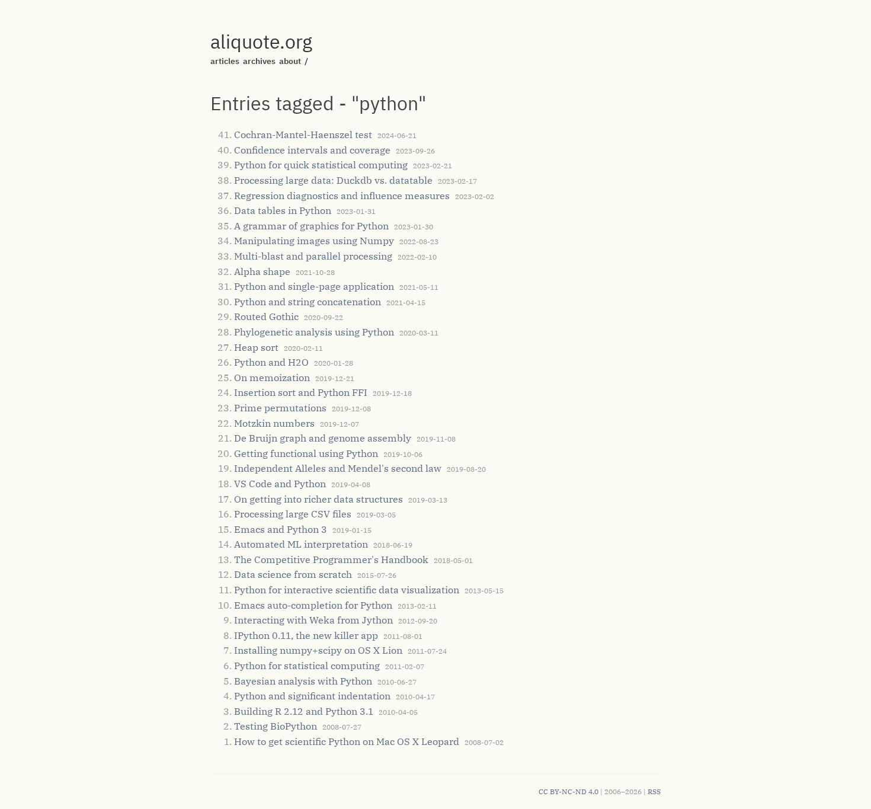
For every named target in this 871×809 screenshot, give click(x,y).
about (290, 61)
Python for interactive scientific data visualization (346, 590)
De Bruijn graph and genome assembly (322, 438)
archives (259, 61)
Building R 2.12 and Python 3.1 (303, 711)
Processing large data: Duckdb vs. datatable (333, 180)
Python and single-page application (314, 286)
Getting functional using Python (306, 453)
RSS (654, 791)
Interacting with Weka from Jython (313, 620)
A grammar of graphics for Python (311, 226)
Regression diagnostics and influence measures (342, 196)
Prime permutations (280, 408)
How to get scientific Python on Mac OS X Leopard (346, 741)
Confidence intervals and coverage (312, 150)
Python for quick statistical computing (321, 165)
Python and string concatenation (307, 302)
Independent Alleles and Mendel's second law (337, 468)
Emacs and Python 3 (280, 529)
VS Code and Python (280, 484)
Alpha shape (262, 271)
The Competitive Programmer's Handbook (331, 559)
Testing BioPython (275, 726)
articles (224, 61)
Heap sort (256, 347)
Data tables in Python (282, 210)
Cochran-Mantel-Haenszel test (303, 134)
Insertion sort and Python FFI (300, 392)
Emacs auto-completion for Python (313, 605)
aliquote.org (261, 41)
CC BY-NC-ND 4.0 (568, 791)
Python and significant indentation (312, 696)
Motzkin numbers (274, 423)
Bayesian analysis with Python (303, 681)
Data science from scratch (293, 574)
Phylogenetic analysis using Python (314, 332)
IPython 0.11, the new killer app (306, 635)
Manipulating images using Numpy (314, 241)
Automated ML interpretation (301, 544)
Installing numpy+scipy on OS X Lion (318, 650)
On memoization (272, 377)
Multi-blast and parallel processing (313, 256)
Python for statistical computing (307, 665)
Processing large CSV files (292, 514)
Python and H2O (271, 362)
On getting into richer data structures (318, 499)
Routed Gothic (266, 316)
